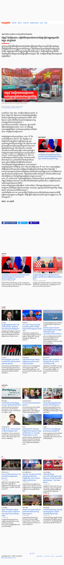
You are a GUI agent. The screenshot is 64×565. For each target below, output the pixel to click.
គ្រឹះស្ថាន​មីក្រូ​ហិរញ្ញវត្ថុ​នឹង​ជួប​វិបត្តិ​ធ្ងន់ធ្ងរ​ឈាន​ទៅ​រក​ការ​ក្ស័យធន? (52, 404)
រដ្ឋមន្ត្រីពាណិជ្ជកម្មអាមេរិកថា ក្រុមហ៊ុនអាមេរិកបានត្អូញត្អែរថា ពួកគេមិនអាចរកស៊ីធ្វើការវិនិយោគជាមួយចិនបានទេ (47, 277)
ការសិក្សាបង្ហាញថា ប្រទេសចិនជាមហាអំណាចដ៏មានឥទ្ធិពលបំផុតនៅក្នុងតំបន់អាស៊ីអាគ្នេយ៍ (11, 361)
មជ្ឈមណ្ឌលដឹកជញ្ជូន (7, 108)
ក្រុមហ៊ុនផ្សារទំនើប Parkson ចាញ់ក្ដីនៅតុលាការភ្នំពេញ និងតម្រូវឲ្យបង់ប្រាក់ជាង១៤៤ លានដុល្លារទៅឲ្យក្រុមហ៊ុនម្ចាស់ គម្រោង (31, 432)
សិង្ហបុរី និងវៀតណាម (16, 108)
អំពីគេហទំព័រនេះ (40, 556)
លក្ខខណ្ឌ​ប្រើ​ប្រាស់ (58, 556)
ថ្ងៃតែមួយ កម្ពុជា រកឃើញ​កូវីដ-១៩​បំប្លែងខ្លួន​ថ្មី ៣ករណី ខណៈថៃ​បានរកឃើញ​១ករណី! (52, 361)
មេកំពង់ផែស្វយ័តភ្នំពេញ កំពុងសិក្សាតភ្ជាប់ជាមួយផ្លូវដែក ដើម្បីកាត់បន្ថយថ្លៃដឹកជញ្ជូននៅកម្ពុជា (52, 511)
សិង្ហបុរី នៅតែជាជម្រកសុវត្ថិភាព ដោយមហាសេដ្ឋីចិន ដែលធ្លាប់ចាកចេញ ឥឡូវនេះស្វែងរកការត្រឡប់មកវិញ (11, 512)
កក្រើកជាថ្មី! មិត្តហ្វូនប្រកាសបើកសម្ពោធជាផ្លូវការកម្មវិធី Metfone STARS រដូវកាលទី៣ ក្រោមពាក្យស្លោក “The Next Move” (52, 478)
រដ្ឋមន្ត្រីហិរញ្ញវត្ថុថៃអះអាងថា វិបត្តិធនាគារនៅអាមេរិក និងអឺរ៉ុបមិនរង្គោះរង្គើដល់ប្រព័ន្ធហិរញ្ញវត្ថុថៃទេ (10, 326)
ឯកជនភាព (52, 556)
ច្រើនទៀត (60, 386)
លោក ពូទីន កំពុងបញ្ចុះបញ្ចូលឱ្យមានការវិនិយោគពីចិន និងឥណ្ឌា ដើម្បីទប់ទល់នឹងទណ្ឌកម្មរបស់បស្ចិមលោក (32, 327)
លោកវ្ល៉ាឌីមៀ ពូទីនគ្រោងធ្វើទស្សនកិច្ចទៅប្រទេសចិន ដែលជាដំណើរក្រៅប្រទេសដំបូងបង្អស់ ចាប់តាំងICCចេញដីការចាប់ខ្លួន (49, 156)
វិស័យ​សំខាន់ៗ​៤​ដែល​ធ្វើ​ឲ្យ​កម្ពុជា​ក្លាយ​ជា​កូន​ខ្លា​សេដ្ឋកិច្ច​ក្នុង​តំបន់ (51, 430)
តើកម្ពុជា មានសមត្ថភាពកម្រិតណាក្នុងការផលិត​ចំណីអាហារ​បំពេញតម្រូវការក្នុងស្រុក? (31, 511)
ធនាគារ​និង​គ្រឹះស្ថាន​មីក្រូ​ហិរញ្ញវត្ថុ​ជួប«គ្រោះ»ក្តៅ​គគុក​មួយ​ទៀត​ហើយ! (11, 404)
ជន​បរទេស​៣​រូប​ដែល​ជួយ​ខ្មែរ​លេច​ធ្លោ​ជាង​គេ (31, 404)
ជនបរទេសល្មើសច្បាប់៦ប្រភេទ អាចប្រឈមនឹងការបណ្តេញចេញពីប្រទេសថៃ (11, 476)
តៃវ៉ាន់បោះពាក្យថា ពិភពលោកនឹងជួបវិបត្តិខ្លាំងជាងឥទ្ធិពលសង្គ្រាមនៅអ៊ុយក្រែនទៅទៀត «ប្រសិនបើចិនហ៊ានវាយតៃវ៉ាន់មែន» (52, 331)
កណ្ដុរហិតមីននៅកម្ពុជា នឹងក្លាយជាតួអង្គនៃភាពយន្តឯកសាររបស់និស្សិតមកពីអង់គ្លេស (31, 361)
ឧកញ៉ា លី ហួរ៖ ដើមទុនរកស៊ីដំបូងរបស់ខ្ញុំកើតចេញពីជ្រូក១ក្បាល (11, 430)
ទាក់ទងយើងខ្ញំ (46, 556)
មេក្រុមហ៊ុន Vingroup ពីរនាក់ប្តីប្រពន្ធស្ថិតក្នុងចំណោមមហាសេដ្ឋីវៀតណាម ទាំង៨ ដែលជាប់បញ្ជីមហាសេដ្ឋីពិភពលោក (31, 477)
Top (33, 553)
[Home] (6, 23)
